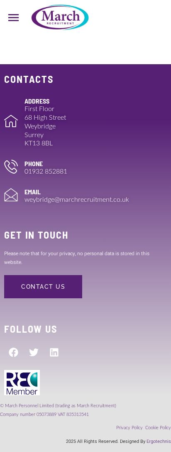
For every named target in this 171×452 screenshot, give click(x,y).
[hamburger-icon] (13, 17)
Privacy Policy (130, 427)
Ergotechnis (159, 441)
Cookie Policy (158, 427)
